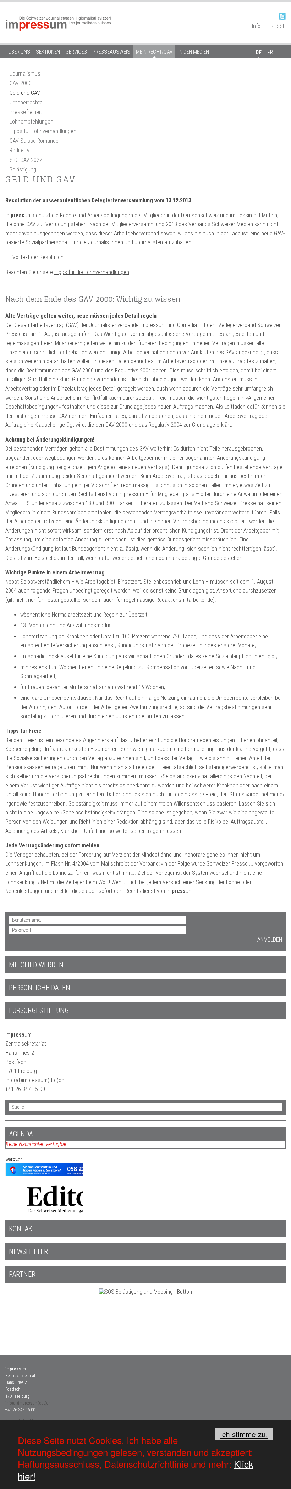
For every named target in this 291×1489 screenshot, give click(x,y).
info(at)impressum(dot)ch (27, 1403)
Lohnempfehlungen (31, 121)
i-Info (254, 26)
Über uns (19, 52)
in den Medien (193, 52)
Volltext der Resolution (38, 257)
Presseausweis (111, 52)
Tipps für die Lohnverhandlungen (91, 272)
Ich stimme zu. (244, 1434)
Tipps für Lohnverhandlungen (43, 131)
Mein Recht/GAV (154, 52)
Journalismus (25, 73)
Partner (22, 1274)
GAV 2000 (21, 83)
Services (76, 52)
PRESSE (277, 26)
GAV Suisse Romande (34, 140)
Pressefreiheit (26, 112)
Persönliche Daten (39, 987)
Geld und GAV (25, 92)
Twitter (282, 16)
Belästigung (23, 169)
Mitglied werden (36, 965)
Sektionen (48, 52)
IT (281, 52)
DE (259, 52)
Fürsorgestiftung (39, 1010)
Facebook (269, 16)
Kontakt (22, 1229)
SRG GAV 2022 (26, 160)
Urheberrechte (26, 102)
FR (270, 52)
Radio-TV (20, 150)
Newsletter (28, 1251)
